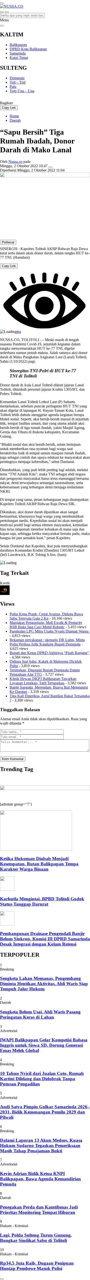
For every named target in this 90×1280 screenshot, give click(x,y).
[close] (2, 25)
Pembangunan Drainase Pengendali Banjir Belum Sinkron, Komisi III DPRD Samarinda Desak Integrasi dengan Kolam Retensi (45, 939)
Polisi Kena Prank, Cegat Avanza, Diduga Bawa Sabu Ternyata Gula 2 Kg (46, 616)
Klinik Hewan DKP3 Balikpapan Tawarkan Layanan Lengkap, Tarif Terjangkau (43, 681)
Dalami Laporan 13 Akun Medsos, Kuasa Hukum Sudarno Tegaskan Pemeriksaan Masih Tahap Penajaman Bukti (41, 1145)
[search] (2, 12)
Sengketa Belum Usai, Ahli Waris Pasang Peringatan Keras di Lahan (40, 1014)
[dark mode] (7, 12)
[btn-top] (2, 1279)
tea (19, 332)
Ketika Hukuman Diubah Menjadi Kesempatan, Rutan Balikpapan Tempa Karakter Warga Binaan (39, 864)
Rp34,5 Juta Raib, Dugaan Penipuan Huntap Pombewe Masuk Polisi (37, 1266)
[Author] (5, 594)
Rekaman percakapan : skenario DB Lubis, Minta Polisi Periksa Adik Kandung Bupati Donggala (47, 642)
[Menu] (2, 3)
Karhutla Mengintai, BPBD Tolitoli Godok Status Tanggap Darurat (42, 901)
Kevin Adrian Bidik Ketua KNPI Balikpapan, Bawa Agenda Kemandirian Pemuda (40, 1179)
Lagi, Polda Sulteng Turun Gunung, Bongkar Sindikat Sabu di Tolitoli (36, 1238)
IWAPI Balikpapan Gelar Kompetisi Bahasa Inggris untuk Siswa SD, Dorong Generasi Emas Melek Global (43, 1045)
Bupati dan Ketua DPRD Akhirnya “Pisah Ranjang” (49, 653)
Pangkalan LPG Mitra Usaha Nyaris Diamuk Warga (50, 631)
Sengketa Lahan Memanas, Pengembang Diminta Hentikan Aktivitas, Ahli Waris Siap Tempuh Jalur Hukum (44, 983)
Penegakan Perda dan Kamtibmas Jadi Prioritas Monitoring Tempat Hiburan (39, 1210)
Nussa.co (15, 162)
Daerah (15, 120)
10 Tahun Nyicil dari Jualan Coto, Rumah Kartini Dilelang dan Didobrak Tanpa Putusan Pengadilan (42, 1078)
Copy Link (9, 107)
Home (14, 116)
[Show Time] (50, 167)
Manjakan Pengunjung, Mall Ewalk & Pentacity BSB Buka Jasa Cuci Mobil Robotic (46, 625)
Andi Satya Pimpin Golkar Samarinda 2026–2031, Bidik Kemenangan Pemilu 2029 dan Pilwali (45, 1112)
